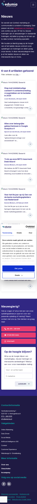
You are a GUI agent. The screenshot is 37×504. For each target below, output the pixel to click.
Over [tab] (30, 233)
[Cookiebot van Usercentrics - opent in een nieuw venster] (26, 227)
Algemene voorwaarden (9, 494)
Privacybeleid (21, 497)
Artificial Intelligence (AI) (9, 441)
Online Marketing (7, 430)
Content (4, 445)
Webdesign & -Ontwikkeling (11, 453)
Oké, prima (18, 268)
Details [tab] (19, 233)
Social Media (5, 438)
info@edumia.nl (6, 419)
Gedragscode (24, 494)
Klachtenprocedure (8, 497)
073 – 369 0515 (6, 416)
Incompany (5, 472)
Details (17, 275)
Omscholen (5, 469)
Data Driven (5, 434)
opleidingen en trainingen (24, 28)
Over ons (5, 465)
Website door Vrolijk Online (21, 499)
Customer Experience (9, 449)
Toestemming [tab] (7, 233)
